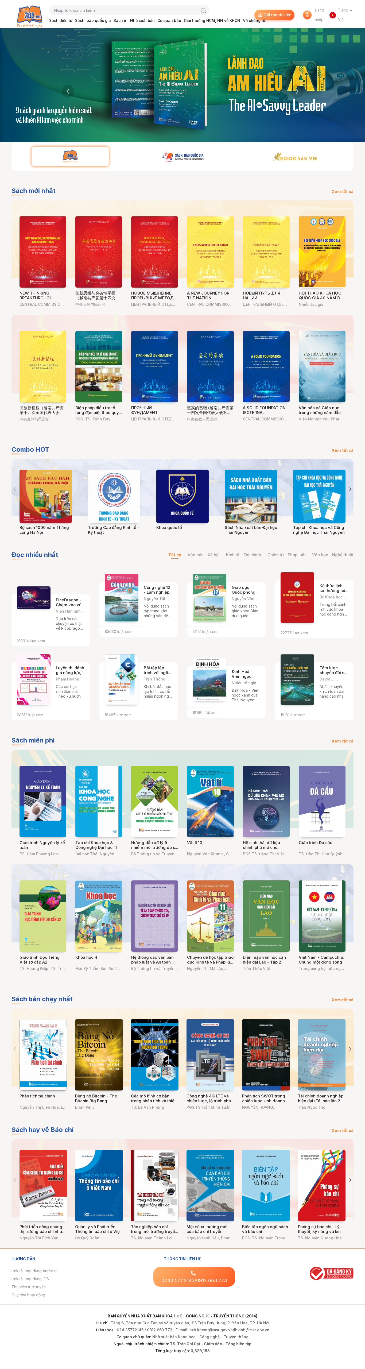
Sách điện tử (60, 20)
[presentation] (67, 91)
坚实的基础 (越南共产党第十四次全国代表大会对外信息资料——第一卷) (210, 412)
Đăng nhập (319, 15)
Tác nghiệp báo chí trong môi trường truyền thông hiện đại (154, 1231)
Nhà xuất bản (142, 20)
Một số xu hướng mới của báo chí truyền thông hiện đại (207, 1231)
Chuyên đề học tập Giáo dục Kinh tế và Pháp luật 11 (210, 962)
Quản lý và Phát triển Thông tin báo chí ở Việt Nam (98, 1231)
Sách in (120, 20)
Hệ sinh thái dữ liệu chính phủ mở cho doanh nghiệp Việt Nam (266, 847)
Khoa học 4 (86, 957)
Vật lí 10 (194, 842)
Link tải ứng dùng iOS (30, 1279)
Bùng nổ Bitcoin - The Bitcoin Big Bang (96, 1098)
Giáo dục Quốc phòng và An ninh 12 (244, 592)
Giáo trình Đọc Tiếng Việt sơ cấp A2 (40, 960)
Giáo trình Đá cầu (315, 842)
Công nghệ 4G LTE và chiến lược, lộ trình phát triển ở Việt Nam (209, 1100)
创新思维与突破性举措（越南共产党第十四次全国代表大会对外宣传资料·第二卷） (98, 300)
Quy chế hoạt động (28, 1295)
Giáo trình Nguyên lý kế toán (42, 845)
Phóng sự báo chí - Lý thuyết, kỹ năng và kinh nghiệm (320, 1231)
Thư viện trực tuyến (28, 1287)
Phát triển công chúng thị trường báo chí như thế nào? (41, 1231)
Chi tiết (73, 614)
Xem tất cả (343, 191)
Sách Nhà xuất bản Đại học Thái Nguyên (251, 530)
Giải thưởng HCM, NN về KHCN (212, 20)
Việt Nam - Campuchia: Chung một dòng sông (321, 960)
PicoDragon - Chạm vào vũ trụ (68, 604)
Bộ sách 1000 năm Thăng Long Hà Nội (44, 530)
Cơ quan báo (169, 20)
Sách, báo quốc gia (93, 20)
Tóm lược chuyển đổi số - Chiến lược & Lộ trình (333, 675)
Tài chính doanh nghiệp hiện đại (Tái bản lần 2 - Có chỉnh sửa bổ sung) (320, 1100)
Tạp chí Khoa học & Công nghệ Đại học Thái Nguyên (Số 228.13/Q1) (98, 847)
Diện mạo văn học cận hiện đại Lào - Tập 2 (264, 960)
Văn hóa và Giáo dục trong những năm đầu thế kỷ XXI (320, 412)
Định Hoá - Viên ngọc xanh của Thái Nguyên (245, 679)
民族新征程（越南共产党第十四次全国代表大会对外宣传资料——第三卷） (42, 412)
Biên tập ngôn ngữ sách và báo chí (265, 1229)
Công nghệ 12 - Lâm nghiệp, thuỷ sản (157, 592)
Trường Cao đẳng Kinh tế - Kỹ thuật (113, 530)
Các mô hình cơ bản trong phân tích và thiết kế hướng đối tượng (153, 1100)
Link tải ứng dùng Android (34, 1271)
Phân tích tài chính (37, 1096)
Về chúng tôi (254, 20)
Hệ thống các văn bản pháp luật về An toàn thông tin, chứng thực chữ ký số (152, 964)
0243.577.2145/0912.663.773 (194, 1280)
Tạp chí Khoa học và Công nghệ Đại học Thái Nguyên (319, 530)
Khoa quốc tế (169, 527)
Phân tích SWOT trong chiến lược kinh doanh (263, 1098)
